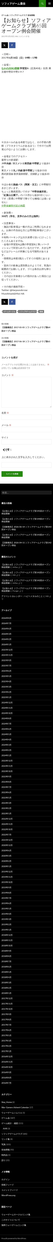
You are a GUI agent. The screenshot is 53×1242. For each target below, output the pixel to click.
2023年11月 (7, 766)
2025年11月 (7, 655)
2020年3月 (6, 855)
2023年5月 (6, 797)
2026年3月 (6, 634)
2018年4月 (6, 977)
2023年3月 (6, 803)
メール (6, 425)
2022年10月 (7, 829)
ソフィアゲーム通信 (13, 3)
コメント (7, 375)
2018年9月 (6, 951)
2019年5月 (6, 908)
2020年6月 (6, 850)
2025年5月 (6, 676)
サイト (5, 437)
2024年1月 (6, 755)
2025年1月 (6, 697)
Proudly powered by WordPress (13, 1238)
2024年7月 (6, 723)
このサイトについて (10, 1220)
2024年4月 (6, 739)
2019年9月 (6, 887)
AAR (5, 1128)
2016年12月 (7, 1056)
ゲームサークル (9, 311)
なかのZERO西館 (10, 68)
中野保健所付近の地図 (13, 205)
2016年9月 (6, 1072)
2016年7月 (6, 1083)
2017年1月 (6, 1051)
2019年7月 (6, 898)
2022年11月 (7, 824)
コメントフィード (9, 1190)
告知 (41, 311)
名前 (5, 412)
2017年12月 (7, 998)
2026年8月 (6, 618)
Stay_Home (6, 1102)
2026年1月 (6, 644)
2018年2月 (6, 988)
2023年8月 (6, 782)
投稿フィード (7, 1184)
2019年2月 (6, 924)
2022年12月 (7, 818)
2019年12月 (7, 871)
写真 (3, 1144)
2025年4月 (6, 681)
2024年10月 (7, 713)
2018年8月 (6, 956)
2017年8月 (6, 1019)
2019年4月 (6, 914)
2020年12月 (7, 845)
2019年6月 (6, 903)
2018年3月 (6, 982)
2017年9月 (6, 1014)
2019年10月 (7, 882)
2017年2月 (6, 1046)
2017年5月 (6, 1035)
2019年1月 (6, 929)
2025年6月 (6, 671)
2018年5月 (6, 972)
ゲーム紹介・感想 (9, 1123)
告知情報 (31, 15)
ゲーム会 (5, 15)
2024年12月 (7, 702)
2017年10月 (7, 1009)
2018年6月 (6, 966)
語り (3, 1160)
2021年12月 (7, 840)
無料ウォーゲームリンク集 (13, 1225)
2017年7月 (6, 1025)
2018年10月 (7, 945)
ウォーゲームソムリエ (11, 1112)
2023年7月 (6, 787)
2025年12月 (7, 649)
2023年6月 (6, 792)
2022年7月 (6, 834)
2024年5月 (6, 734)
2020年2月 (6, 861)
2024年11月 (7, 708)
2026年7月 (6, 623)
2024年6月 (6, 729)
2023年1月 (6, 813)
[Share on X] (4, 45)
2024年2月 (6, 750)
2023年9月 (6, 776)
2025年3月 (6, 686)
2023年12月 (7, 760)
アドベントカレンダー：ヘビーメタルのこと (22, 596)
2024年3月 (6, 745)
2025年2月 (6, 692)
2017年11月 (7, 1003)
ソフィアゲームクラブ (18, 15)
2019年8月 (6, 892)
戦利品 (4, 1155)
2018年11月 (7, 940)
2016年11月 (7, 1061)
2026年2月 (6, 639)
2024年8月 (6, 718)
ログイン (5, 1179)
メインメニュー (49, 3)
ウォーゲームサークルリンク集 (15, 1214)
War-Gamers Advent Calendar (15, 1107)
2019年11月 (7, 877)
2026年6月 (6, 628)
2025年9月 (6, 660)
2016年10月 (7, 1067)
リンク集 (5, 1139)
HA (16, 36)
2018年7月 (6, 961)
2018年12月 (7, 935)
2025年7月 (6, 665)
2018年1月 (6, 993)
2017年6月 (6, 1030)
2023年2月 (6, 808)
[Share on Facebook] (12, 45)
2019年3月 (6, 919)
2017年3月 (6, 1040)
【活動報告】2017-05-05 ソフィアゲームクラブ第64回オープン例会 (25, 327)
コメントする (24, 36)
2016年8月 (6, 1077)
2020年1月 (6, 866)
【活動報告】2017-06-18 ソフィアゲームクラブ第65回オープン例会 (25, 341)
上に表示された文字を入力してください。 (23, 457)
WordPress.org (8, 1195)
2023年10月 (7, 771)
